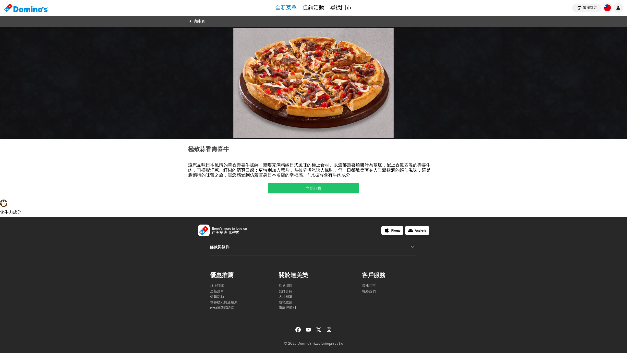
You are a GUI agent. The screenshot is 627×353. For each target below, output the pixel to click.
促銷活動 (313, 7)
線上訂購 (217, 286)
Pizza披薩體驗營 (222, 308)
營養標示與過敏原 (224, 302)
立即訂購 (313, 188)
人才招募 (285, 297)
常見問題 (285, 286)
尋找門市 (341, 7)
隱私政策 (285, 302)
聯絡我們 (369, 291)
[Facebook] (298, 331)
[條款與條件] (412, 247)
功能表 (199, 21)
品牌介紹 (285, 291)
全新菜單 (286, 7)
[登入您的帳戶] (618, 8)
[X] (319, 331)
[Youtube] (309, 331)
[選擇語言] (607, 8)
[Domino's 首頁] (26, 7)
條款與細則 (287, 308)
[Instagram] (329, 331)
